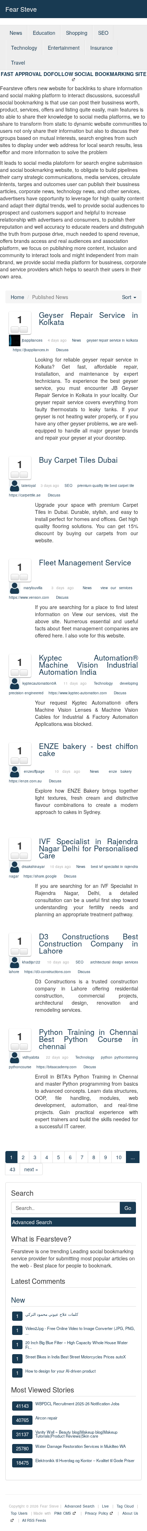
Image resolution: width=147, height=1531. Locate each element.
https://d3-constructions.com (47, 971)
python (106, 1057)
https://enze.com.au (25, 780)
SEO (103, 32)
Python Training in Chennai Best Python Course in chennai (88, 1038)
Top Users (19, 1513)
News (16, 32)
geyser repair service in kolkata (112, 340)
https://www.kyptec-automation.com (78, 692)
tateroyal (28, 485)
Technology (24, 47)
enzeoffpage (34, 771)
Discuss (62, 349)
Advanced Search (32, 1222)
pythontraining (126, 1057)
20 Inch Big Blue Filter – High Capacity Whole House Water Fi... (76, 1345)
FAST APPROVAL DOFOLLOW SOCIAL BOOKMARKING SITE (73, 73)
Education (44, 32)
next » (31, 1169)
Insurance (101, 47)
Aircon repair (46, 1418)
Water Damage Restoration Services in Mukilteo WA (80, 1446)
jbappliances (32, 340)
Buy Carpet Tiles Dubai (78, 459)
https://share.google (40, 876)
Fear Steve (21, 8)
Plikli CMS (62, 1513)
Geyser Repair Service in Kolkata (88, 318)
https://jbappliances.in (31, 349)
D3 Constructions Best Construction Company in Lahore (88, 943)
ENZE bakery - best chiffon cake (88, 749)
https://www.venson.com (29, 597)
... (133, 1157)
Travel (18, 62)
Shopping (76, 32)
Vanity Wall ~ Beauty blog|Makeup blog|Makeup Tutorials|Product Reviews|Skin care (76, 1434)
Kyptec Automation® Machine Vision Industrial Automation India (88, 664)
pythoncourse (20, 1066)
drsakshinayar (33, 866)
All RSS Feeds (34, 1520)
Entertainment (64, 47)
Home (17, 296)
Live (105, 1506)
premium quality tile (93, 485)
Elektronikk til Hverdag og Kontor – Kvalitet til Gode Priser (85, 1460)
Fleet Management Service (85, 562)
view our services (116, 587)
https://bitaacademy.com (56, 1066)
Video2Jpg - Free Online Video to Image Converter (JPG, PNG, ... (80, 1330)
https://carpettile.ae (25, 495)
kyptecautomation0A (39, 682)
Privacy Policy (96, 1513)
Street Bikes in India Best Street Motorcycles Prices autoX (75, 1356)
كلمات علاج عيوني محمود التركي (51, 1314)
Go (128, 1207)
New (18, 1299)
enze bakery (120, 771)
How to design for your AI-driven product (60, 1371)
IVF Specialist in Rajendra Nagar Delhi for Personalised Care (88, 848)
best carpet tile (122, 485)
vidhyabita (30, 1057)
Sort (127, 296)
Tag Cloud (125, 1506)
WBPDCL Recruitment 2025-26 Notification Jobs (77, 1403)
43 (12, 1169)
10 (119, 1157)
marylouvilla (33, 587)
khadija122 (31, 961)
